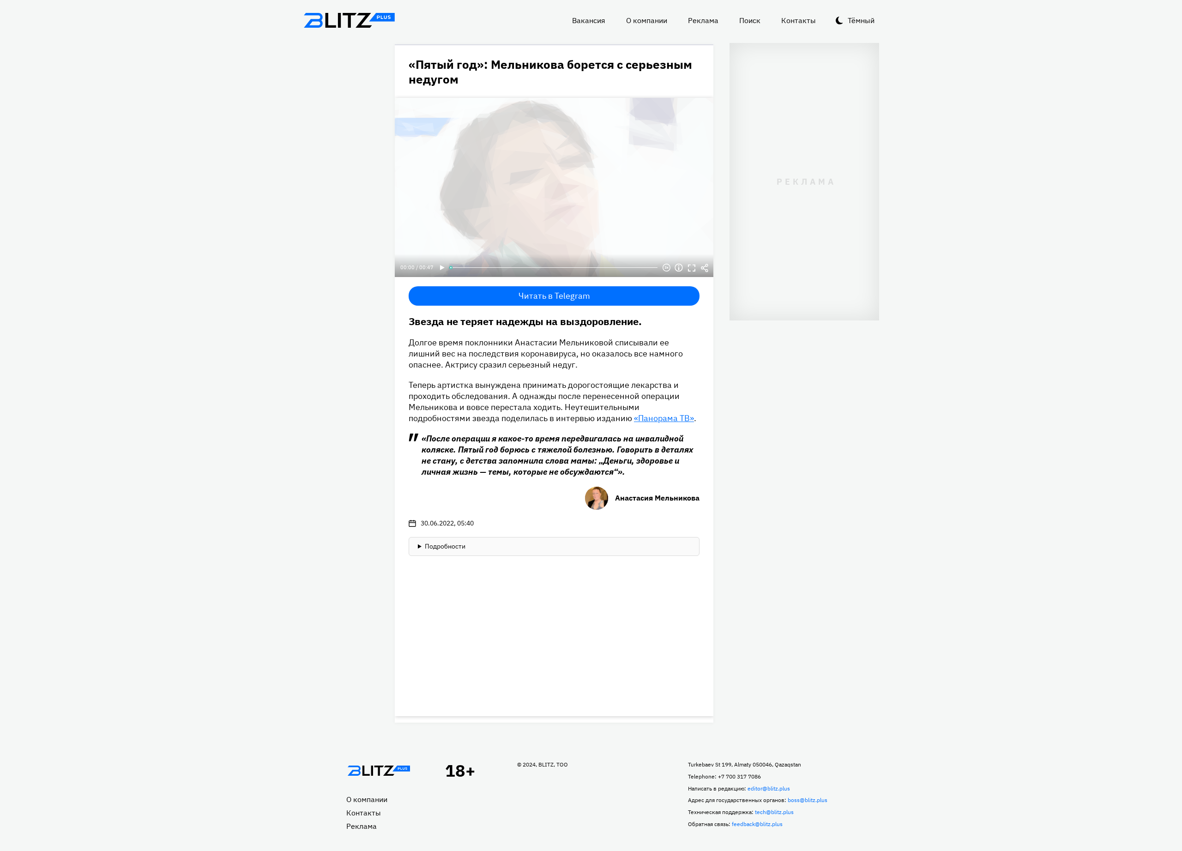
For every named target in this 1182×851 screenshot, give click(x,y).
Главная (378, 771)
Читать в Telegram (554, 295)
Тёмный (861, 20)
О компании (646, 20)
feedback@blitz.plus (757, 824)
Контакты (798, 20)
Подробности (445, 546)
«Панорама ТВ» (664, 418)
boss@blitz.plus (807, 800)
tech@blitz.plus (774, 812)
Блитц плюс (349, 20)
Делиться (704, 267)
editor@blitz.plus (769, 788)
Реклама (703, 20)
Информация (678, 267)
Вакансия (588, 20)
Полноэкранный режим (691, 267)
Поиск (749, 20)
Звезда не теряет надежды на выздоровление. (525, 321)
